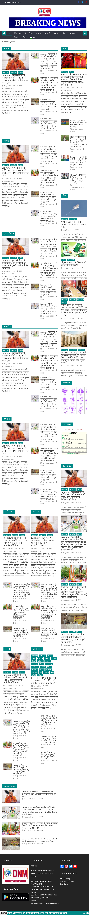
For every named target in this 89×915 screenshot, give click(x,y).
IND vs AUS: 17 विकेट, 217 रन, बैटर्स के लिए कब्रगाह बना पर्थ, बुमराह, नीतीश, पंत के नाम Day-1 (78, 179)
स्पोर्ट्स (64, 33)
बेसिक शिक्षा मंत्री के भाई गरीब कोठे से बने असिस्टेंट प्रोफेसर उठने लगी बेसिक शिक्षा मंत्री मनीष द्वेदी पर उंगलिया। (49, 721)
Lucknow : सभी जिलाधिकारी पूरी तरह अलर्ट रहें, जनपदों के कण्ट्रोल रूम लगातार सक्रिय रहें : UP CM (48, 123)
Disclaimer (64, 884)
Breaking (5, 72)
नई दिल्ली (81, 350)
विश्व (64, 195)
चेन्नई (33, 661)
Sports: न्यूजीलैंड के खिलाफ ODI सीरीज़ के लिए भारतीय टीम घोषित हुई (78, 124)
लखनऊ (20, 72)
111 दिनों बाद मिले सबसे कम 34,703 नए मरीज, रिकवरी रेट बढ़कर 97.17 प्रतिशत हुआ (44, 680)
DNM (20, 86)
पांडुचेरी (43, 667)
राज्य (37, 33)
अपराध (56, 33)
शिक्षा (24, 37)
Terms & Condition (67, 881)
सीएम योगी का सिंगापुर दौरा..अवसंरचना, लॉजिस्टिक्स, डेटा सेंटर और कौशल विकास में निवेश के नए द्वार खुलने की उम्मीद (74, 310)
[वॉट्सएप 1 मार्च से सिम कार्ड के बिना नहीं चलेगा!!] (74, 249)
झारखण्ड (47, 661)
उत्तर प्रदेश (13, 72)
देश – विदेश (29, 33)
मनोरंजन (72, 33)
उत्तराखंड (50, 656)
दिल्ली (41, 664)
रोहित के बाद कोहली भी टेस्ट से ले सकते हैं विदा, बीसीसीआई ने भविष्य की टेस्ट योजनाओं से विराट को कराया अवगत (78, 142)
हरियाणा (40, 675)
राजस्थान (34, 672)
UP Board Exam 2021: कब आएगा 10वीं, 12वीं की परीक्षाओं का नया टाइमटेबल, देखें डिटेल (49, 739)
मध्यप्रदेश (34, 670)
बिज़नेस (16, 37)
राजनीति (47, 33)
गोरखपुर (47, 658)
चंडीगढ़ (54, 658)
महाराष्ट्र (41, 670)
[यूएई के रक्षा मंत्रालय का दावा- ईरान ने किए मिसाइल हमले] (74, 208)
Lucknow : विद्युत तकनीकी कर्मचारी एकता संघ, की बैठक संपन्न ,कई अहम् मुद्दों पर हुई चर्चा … (48, 104)
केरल (33, 658)
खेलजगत (40, 658)
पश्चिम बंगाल (35, 667)
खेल (64, 48)
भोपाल (49, 667)
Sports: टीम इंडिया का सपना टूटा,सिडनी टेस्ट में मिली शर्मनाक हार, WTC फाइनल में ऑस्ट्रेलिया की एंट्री (78, 161)
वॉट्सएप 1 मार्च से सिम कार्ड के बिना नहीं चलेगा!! (73, 263)
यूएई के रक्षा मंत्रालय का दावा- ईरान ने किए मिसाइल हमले (73, 224)
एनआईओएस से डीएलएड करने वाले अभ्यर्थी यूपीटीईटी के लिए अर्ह (48, 755)
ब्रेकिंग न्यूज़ (17, 33)
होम (9, 33)
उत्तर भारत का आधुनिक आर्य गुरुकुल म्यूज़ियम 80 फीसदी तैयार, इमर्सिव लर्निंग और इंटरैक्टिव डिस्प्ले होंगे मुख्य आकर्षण (73, 357)
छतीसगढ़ (40, 661)
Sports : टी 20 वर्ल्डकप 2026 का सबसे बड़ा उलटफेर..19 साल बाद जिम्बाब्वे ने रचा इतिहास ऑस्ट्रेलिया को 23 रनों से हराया (74, 79)
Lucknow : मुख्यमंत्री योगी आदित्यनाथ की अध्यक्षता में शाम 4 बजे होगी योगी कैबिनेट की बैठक (15, 79)
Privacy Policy (65, 878)
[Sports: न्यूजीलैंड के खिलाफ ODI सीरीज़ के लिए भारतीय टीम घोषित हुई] (65, 122)
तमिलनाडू (34, 664)
